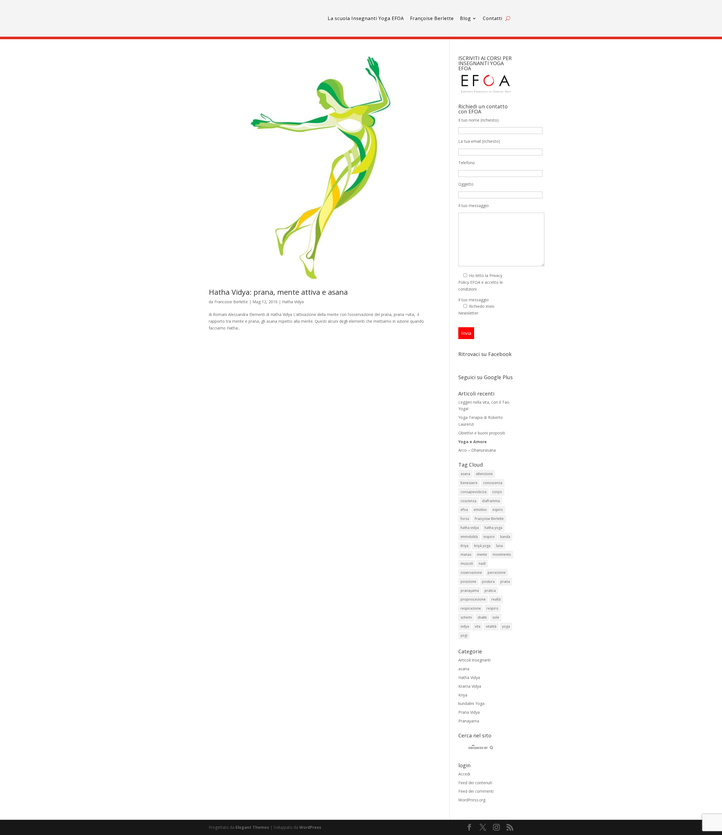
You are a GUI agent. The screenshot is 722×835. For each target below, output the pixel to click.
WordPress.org (471, 800)
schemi (466, 617)
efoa (464, 509)
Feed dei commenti (476, 791)
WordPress (310, 827)
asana (465, 473)
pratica (490, 590)
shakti (482, 617)
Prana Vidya (469, 712)
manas (466, 554)
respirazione (471, 608)
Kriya (464, 545)
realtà (496, 599)
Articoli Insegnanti (474, 660)
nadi (482, 563)
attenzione (484, 473)
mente (482, 554)
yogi (464, 635)
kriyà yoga (482, 545)
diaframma (491, 500)
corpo (497, 491)
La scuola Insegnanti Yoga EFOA (366, 18)
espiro (497, 509)
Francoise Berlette (231, 301)
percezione (497, 572)
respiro (492, 608)
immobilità (469, 536)
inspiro (489, 536)
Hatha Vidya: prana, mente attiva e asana (278, 292)
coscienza (468, 500)
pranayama (470, 590)
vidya (465, 626)
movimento (502, 554)
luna (499, 545)
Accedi (464, 774)
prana (505, 581)
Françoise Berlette (432, 18)
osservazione (471, 572)
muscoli (467, 563)
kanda (505, 536)
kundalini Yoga (471, 703)
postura (488, 581)
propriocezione (473, 599)
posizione (468, 581)
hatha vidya (470, 527)
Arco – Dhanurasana (477, 450)
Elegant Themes (252, 827)
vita (477, 626)
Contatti (492, 18)
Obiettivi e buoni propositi (481, 433)
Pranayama (468, 721)
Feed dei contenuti (475, 782)
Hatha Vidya (293, 301)
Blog (465, 18)
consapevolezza (474, 491)
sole (495, 617)
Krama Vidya (469, 686)
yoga (506, 626)
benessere (469, 482)
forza (465, 518)
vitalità (491, 626)
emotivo (480, 509)
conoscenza (492, 482)
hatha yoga (493, 527)
